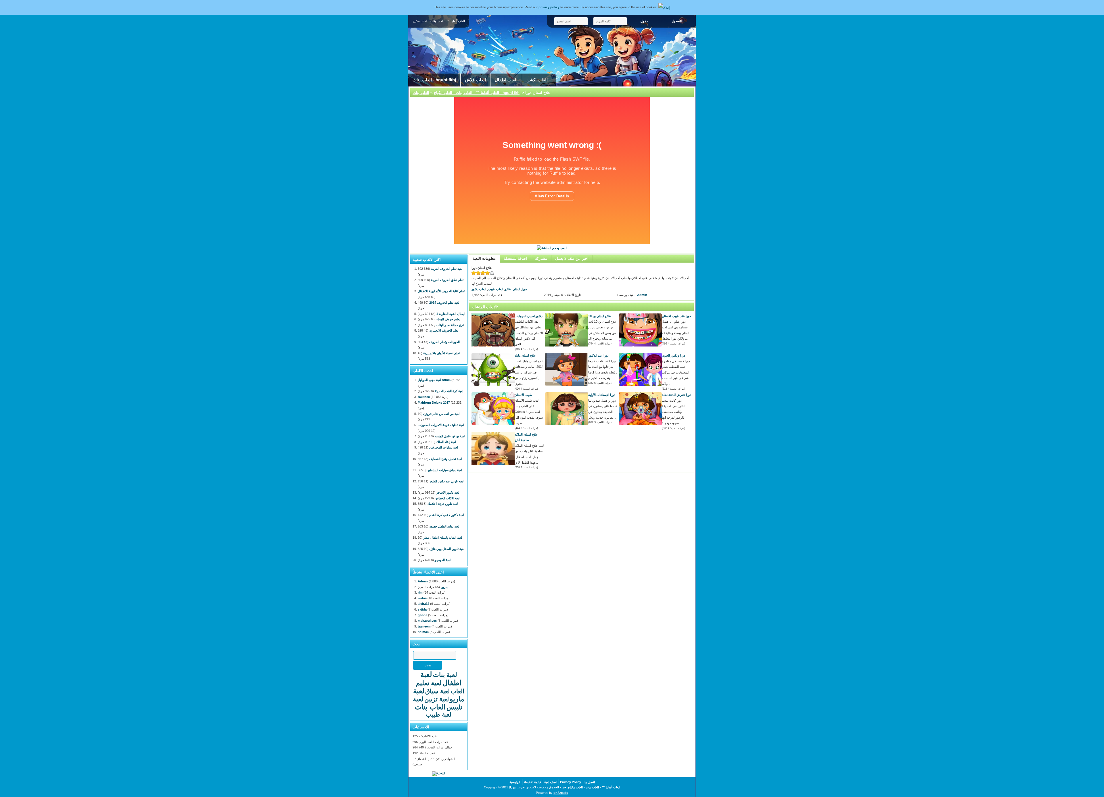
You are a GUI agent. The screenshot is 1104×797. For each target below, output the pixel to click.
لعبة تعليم (429, 683)
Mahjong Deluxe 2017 (434, 402)
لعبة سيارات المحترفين (443, 447)
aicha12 (423, 603)
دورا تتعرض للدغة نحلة (676, 394)
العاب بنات (430, 707)
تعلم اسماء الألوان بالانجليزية (441, 353)
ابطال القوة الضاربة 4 (450, 313)
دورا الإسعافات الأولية (601, 394)
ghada (422, 615)
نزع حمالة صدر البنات (450, 325)
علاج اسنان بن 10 (599, 316)
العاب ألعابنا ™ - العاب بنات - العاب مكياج (466, 93)
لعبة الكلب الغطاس (447, 498)
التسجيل (677, 21)
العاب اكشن (537, 80)
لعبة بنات (445, 674)
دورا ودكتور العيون (673, 355)
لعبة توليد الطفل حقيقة (444, 526)
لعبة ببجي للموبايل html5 (434, 380)
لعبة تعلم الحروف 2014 (444, 302)
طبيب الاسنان (523, 394)
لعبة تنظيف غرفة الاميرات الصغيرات (441, 425)
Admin (642, 295)
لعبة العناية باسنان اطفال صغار (442, 537)
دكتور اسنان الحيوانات (529, 316)
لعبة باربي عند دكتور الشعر (446, 481)
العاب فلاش (475, 80)
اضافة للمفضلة (515, 258)
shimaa (423, 632)
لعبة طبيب (438, 714)
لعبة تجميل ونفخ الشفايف (445, 459)
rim (420, 592)
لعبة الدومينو (443, 560)
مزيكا (512, 787)
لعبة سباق (437, 691)
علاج (508, 289)
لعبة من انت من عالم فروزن (441, 413)
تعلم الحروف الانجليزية (443, 330)
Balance (424, 396)
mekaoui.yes (427, 620)
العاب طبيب (495, 289)
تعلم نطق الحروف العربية (447, 280)
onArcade (560, 792)
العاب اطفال (506, 80)
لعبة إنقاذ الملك (446, 442)
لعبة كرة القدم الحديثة (449, 391)
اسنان (516, 289)
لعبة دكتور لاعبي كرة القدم (446, 515)
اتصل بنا (589, 782)
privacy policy (548, 7)
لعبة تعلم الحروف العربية (446, 268)
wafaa (422, 598)
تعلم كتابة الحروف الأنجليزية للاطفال (441, 291)
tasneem (424, 626)
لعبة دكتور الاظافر (447, 492)
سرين (444, 587)
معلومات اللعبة (484, 258)
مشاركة (541, 258)
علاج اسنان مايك (525, 355)
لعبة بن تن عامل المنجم (450, 436)
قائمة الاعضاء (532, 782)
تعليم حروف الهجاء (448, 319)
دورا (524, 289)
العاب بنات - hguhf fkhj (434, 80)
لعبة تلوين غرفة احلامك (443, 503)
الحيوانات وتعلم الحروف (444, 342)
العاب (457, 691)
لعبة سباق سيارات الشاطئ (445, 470)
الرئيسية (514, 782)
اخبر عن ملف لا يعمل (572, 258)
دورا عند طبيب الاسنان (676, 316)
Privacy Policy (570, 782)
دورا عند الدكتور (598, 355)
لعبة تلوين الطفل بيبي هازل (446, 548)
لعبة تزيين (436, 699)
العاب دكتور (478, 289)
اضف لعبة (550, 782)
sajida (422, 609)
